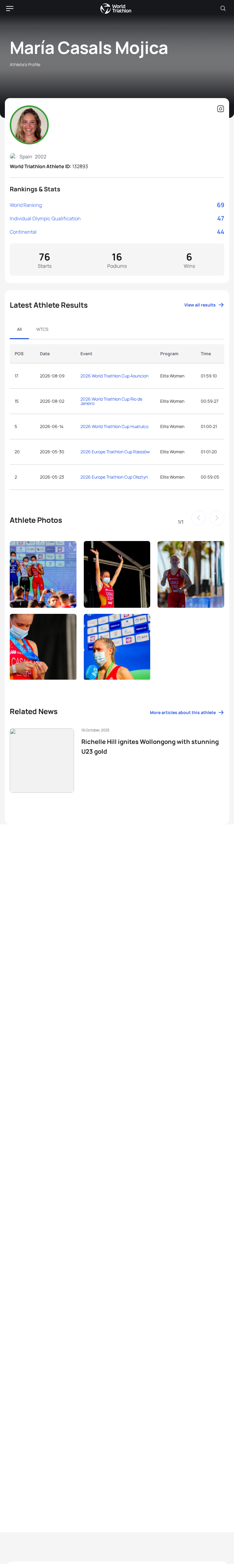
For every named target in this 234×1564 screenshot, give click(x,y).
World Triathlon (115, 8)
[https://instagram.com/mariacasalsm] (220, 109)
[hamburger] (10, 8)
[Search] (223, 8)
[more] (43, 574)
